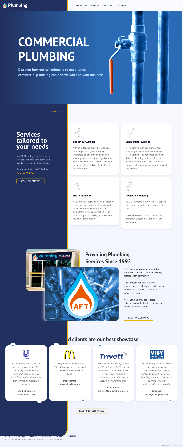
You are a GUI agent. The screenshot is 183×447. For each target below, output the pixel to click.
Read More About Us (138, 318)
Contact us (122, 5)
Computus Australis (174, 446)
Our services (81, 5)
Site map (72, 436)
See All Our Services (30, 181)
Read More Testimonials (91, 411)
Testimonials (108, 5)
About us (95, 5)
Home (7, 436)
